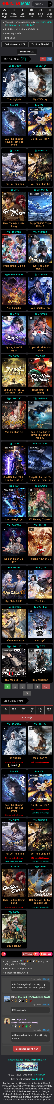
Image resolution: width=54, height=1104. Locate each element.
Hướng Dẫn (46, 954)
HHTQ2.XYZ (28, 25)
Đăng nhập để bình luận (27, 1049)
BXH (36, 954)
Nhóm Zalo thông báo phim (18, 968)
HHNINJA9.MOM (44, 22)
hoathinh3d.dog (15, 1060)
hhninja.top (40, 1060)
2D (42, 59)
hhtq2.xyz (29, 1060)
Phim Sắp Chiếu (13, 33)
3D (49, 59)
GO (45, 687)
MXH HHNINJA (27, 51)
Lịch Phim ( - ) (22, 29)
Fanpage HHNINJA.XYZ (16, 972)
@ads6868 (37, 1079)
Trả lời (46, 979)
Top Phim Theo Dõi (40, 44)
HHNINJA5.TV (13, 25)
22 (27, 693)
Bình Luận (10, 38)
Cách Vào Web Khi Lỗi (15, 44)
